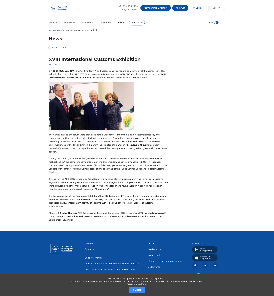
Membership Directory (155, 8)
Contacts (89, 249)
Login (199, 8)
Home (52, 30)
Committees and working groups (165, 261)
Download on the (205, 258)
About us (53, 22)
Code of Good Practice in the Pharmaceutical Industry (112, 263)
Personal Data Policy (137, 284)
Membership (87, 22)
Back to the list (60, 47)
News (59, 30)
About (151, 243)
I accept (137, 290)
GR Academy (137, 22)
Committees (105, 22)
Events (121, 22)
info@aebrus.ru (128, 9)
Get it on (206, 250)
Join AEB (180, 8)
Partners (89, 243)
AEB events (154, 267)
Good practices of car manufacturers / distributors (110, 269)
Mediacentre (69, 22)
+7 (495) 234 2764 (128, 6)
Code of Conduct (93, 258)
